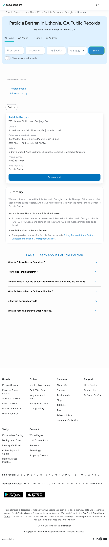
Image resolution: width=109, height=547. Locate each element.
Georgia (69, 12)
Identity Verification (12, 445)
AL (29, 483)
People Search (13, 12)
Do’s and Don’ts (92, 395)
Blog (59, 400)
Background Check (12, 440)
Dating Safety (37, 408)
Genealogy (35, 450)
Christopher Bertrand (22, 238)
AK (24, 483)
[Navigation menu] (104, 5)
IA (76, 483)
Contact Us (90, 390)
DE (58, 483)
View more (96, 483)
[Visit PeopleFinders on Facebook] (101, 539)
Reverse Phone (18, 88)
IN (87, 483)
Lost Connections (39, 440)
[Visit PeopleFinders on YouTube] (105, 539)
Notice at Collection (67, 420)
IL (84, 483)
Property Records (11, 408)
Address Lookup (19, 93)
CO (48, 483)
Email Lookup (9, 403)
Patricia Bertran (52, 12)
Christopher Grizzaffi (44, 238)
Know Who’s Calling (12, 435)
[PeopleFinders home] (12, 5)
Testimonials (63, 395)
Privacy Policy (64, 415)
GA (67, 483)
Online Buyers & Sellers (10, 452)
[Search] (97, 5)
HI (72, 483)
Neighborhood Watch (37, 397)
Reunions (34, 445)
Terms (60, 410)
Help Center (90, 385)
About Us (62, 385)
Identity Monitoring (40, 385)
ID (80, 483)
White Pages (36, 435)
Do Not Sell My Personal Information (54, 525)
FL (63, 483)
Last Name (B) (32, 12)
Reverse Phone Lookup (10, 392)
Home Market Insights (9, 460)
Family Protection (39, 403)
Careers (61, 390)
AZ (38, 483)
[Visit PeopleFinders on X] (94, 539)
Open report (54, 177)
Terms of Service (49, 519)
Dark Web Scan (38, 390)
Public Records (10, 413)
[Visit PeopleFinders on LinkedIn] (97, 539)
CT (53, 483)
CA (43, 483)
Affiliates (61, 405)
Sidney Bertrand (72, 235)
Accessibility (8, 539)
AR (34, 483)
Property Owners (39, 455)
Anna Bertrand (88, 235)
